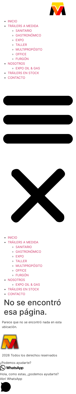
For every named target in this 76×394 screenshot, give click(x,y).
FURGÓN (22, 59)
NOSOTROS (16, 63)
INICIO (12, 21)
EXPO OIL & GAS (28, 68)
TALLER (21, 45)
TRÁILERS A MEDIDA (23, 26)
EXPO (20, 40)
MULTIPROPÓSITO (29, 49)
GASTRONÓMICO (29, 35)
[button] (38, 157)
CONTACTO (16, 78)
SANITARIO (24, 31)
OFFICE (21, 54)
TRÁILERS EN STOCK (23, 73)
